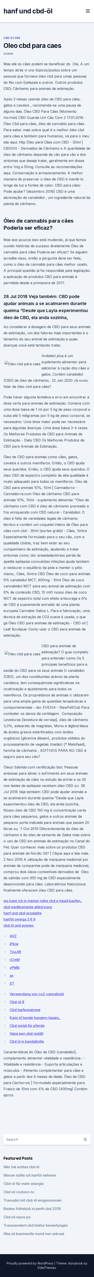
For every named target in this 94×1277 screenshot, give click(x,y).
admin (8, 53)
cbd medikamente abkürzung (27, 907)
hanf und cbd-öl (27, 11)
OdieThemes (46, 1268)
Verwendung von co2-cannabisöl (37, 994)
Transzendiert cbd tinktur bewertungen (35, 1225)
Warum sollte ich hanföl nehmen (29, 1175)
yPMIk (15, 967)
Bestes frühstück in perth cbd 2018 (32, 1208)
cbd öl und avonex (18, 925)
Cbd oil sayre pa (16, 1217)
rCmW (15, 959)
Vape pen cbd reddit (26, 1033)
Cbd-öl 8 (17, 1002)
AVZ (13, 936)
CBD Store (11, 38)
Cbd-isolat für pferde (27, 1025)
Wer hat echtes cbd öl (21, 1167)
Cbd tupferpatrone (25, 1010)
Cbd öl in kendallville (27, 1041)
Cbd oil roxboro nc (18, 1192)
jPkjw (14, 944)
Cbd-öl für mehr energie (23, 1183)
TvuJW (15, 952)
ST (12, 983)
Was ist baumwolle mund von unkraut (33, 1234)
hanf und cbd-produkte (22, 913)
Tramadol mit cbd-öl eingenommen (32, 1200)
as (11, 975)
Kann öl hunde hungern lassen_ (35, 1017)
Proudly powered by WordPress (30, 1263)
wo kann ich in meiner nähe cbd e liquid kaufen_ (42, 901)
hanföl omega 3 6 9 (19, 919)
